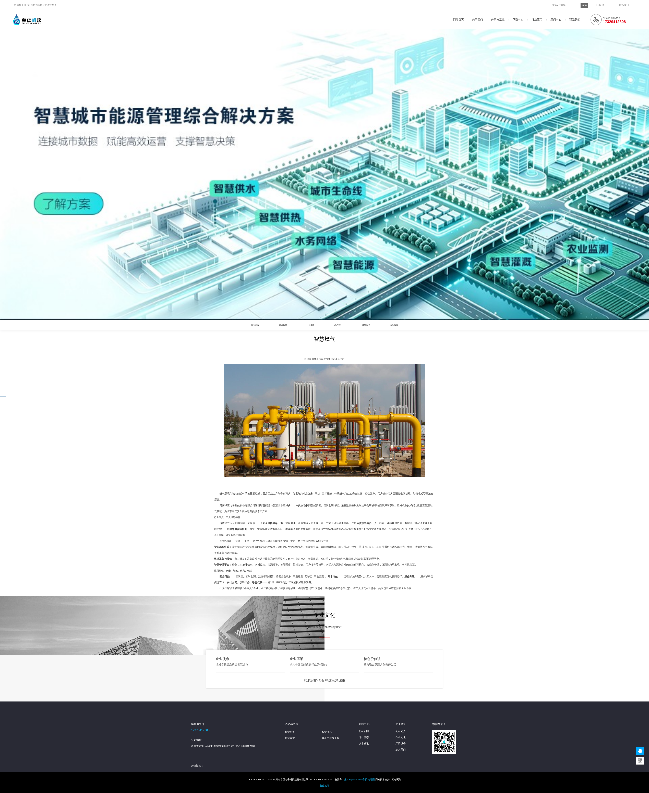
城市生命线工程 (330, 738)
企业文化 (283, 325)
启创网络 (396, 779)
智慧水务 (290, 732)
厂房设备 (311, 325)
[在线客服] (640, 751)
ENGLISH (601, 5)
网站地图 (370, 779)
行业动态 (364, 737)
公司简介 (255, 325)
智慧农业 (290, 738)
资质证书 (366, 325)
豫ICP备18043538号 (354, 779)
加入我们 (338, 325)
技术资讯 (364, 743)
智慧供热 (327, 732)
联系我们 (624, 5)
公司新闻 (551, 28)
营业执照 (324, 785)
